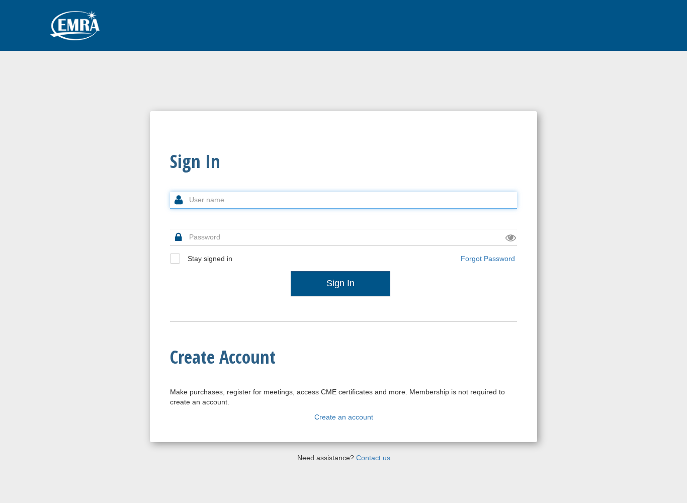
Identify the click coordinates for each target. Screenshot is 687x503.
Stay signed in (209, 259)
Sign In (340, 283)
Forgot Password (488, 259)
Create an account (343, 417)
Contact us (373, 458)
